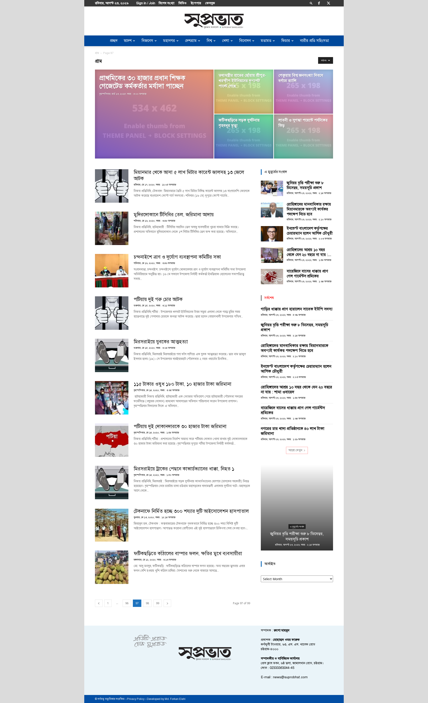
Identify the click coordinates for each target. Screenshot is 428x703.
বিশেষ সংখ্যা (166, 3)
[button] (311, 3)
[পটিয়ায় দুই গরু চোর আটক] (111, 313)
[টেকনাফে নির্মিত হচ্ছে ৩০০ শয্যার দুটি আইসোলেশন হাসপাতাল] (111, 525)
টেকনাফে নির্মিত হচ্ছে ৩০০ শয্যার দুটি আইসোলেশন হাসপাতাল (191, 511)
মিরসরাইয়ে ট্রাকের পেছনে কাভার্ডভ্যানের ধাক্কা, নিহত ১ (184, 469)
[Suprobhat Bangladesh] (214, 21)
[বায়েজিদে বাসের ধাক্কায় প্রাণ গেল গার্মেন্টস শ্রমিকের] (272, 276)
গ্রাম (97, 53)
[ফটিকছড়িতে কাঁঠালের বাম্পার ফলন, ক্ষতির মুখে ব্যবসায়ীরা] (111, 567)
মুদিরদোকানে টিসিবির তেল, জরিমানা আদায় (174, 215)
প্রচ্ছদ (113, 40)
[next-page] (167, 603)
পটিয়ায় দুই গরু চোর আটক (158, 299)
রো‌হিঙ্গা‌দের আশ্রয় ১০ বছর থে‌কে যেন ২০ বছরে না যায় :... (309, 252)
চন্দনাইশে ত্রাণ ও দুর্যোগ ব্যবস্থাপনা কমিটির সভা (177, 257)
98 (147, 603)
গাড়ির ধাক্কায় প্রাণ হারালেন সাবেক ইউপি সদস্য (297, 309)
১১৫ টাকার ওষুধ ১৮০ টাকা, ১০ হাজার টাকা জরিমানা (182, 384)
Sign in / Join (145, 3)
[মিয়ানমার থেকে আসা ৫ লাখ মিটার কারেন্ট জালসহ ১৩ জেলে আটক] (111, 186)
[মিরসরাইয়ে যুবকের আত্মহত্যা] (111, 355)
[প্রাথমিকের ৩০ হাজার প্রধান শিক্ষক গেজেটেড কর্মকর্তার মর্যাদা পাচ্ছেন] (154, 121)
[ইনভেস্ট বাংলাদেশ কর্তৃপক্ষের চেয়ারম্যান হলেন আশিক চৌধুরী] (272, 233)
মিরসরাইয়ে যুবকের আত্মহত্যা (161, 342)
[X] (328, 3)
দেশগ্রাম (191, 40)
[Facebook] (319, 3)
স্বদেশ (128, 40)
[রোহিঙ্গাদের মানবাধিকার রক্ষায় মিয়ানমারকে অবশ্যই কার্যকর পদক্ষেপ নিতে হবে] (272, 209)
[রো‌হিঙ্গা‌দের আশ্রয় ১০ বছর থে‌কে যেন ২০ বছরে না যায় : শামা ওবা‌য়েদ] (272, 255)
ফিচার (285, 40)
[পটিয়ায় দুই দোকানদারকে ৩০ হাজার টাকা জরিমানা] (111, 440)
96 (126, 603)
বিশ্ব (209, 40)
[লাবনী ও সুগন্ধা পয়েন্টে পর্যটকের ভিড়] (303, 136)
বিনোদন (245, 40)
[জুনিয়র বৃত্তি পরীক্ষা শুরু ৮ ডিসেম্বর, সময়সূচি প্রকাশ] (272, 188)
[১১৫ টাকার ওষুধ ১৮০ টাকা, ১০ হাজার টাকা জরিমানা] (111, 397)
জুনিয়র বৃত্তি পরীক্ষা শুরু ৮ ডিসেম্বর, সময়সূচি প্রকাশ (305, 185)
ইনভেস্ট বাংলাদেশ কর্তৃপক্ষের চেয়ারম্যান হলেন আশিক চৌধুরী (310, 231)
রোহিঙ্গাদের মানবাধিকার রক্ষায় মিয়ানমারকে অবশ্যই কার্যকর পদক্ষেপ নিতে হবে (309, 209)
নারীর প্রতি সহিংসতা (314, 40)
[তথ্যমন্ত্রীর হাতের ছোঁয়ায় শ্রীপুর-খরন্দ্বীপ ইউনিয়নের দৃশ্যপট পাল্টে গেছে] (243, 92)
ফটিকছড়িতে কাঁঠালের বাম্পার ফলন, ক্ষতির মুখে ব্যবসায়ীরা (188, 553)
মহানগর (169, 40)
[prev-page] (99, 603)
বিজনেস (147, 40)
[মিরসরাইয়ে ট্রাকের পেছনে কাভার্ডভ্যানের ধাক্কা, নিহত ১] (111, 482)
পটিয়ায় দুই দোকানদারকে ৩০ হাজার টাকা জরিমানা (180, 426)
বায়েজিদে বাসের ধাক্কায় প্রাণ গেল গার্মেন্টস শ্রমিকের (307, 273)
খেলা (225, 40)
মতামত (266, 40)
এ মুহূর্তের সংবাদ (297, 526)
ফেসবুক (210, 3)
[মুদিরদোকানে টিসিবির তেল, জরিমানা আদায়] (111, 228)
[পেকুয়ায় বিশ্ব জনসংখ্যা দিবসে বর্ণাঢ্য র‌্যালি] (303, 92)
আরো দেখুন (295, 450)
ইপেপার (196, 3)
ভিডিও (183, 3)
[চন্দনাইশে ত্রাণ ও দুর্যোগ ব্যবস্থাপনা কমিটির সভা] (111, 270)
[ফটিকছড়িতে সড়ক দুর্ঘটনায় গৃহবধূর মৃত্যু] (243, 136)
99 (157, 603)
